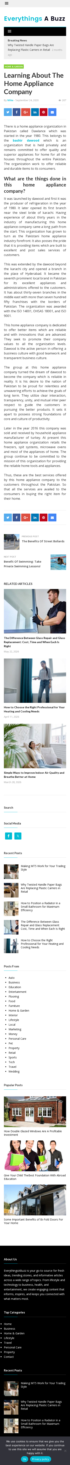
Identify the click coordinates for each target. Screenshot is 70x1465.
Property (14, 1048)
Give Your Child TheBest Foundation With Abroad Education (35, 1177)
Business (14, 982)
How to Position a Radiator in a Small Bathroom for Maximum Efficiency (40, 906)
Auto (12, 978)
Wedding (14, 1071)
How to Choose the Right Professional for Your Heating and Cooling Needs (42, 943)
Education (15, 987)
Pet (11, 1043)
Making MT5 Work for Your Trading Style (43, 867)
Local (12, 1024)
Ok (24, 1459)
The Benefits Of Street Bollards (43, 541)
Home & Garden (14, 66)
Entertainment (17, 992)
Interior (13, 1015)
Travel (12, 1067)
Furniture (14, 1006)
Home (8, 1324)
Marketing (15, 1029)
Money (13, 1034)
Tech (12, 1062)
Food (12, 1001)
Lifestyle (14, 1020)
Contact (9, 1357)
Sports (13, 1057)
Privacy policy (40, 1459)
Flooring (14, 996)
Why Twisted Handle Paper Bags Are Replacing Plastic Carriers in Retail (41, 888)
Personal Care (17, 1038)
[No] (65, 1451)
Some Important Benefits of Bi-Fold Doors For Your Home (33, 1221)
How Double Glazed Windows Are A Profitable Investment (33, 1133)
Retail (12, 1053)
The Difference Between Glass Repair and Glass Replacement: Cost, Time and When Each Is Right (34, 642)
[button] (6, 3)
